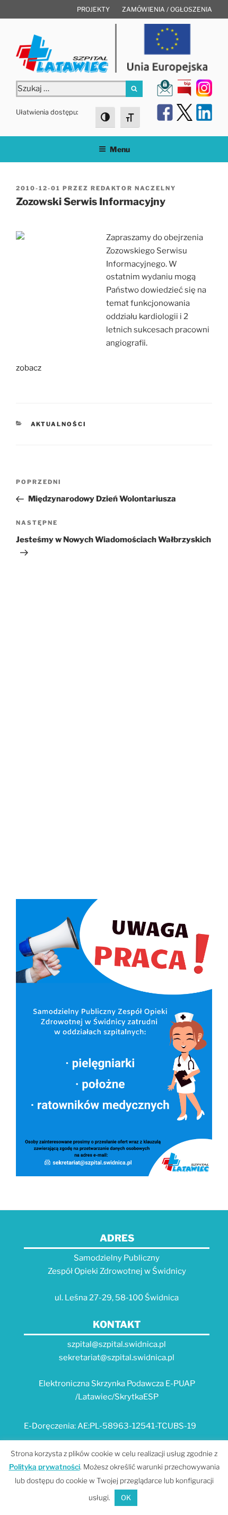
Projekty (93, 9)
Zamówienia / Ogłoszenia (167, 9)
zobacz (28, 368)
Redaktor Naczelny (133, 188)
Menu (120, 149)
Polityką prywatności (44, 1467)
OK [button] (126, 1497)
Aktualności (59, 424)
